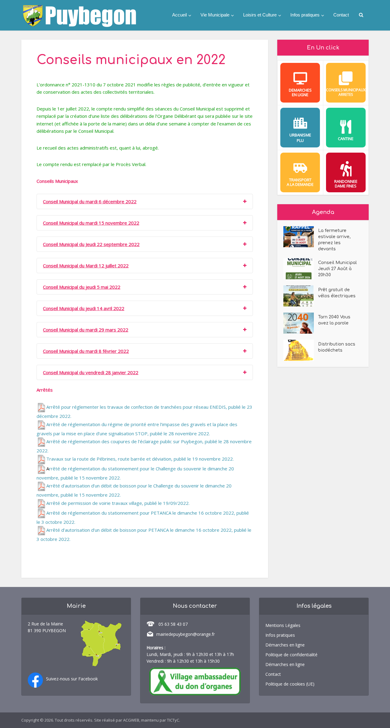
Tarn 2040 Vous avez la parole (334, 320)
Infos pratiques (305, 14)
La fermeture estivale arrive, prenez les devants (334, 239)
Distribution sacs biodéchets (336, 347)
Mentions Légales (282, 625)
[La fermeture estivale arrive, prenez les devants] (300, 236)
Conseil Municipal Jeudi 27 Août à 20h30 (337, 268)
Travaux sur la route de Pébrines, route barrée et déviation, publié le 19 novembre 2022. (140, 459)
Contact (341, 14)
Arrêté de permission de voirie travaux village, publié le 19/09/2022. (118, 503)
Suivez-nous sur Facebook (72, 679)
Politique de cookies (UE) (289, 684)
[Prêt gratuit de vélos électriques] (300, 295)
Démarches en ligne (285, 645)
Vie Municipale (214, 14)
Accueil (179, 14)
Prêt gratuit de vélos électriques (337, 293)
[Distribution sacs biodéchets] (300, 350)
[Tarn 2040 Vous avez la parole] (300, 323)
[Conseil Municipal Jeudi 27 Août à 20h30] (300, 268)
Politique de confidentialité (291, 654)
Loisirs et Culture (260, 14)
